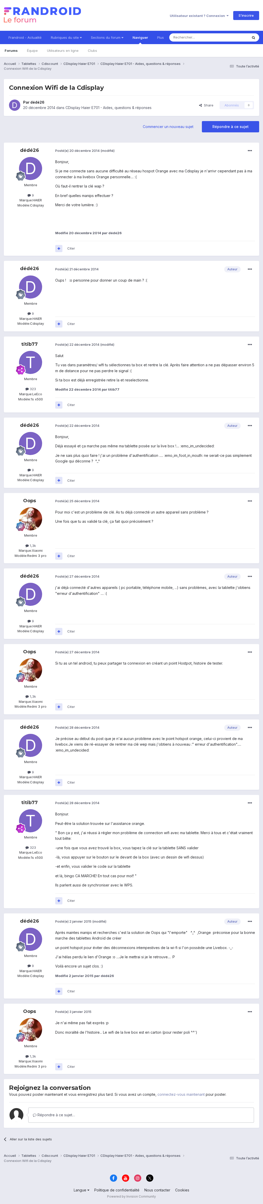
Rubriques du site (65, 37)
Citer (71, 248)
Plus (160, 37)
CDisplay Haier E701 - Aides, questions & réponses (108, 107)
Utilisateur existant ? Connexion (198, 16)
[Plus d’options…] (250, 151)
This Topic (233, 37)
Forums (11, 50)
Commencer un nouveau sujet (168, 126)
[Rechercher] (253, 37)
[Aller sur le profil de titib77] (30, 362)
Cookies (182, 1190)
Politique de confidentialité (116, 1190)
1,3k (32, 546)
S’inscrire (246, 15)
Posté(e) (77, 151)
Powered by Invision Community (131, 1196)
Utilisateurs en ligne (63, 50)
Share (207, 105)
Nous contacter (157, 1190)
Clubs (92, 50)
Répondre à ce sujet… (55, 1115)
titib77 (29, 344)
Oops (29, 501)
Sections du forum (106, 37)
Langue (80, 1190)
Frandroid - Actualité (25, 37)
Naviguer (140, 37)
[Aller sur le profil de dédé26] (14, 105)
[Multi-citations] (58, 248)
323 (32, 389)
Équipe (32, 50)
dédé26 (37, 102)
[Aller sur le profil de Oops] (30, 518)
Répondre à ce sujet (230, 126)
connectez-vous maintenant (181, 1094)
